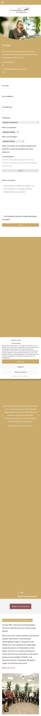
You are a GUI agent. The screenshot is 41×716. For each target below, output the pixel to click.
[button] (18, 592)
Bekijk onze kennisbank (20, 606)
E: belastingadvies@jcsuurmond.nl (14, 69)
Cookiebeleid (15, 376)
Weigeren (20, 367)
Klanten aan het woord (26, 596)
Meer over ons (7, 668)
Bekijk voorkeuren (20, 372)
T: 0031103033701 (8, 62)
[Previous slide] (2, 415)
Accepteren (20, 361)
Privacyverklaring (24, 376)
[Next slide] (38, 415)
